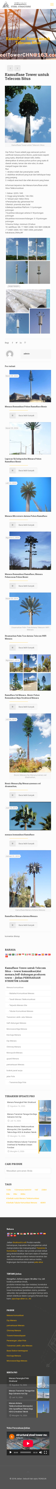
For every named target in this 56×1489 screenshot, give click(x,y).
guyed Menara (13, 1059)
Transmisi (41, 1248)
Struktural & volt (19, 1242)
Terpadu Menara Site (18, 1005)
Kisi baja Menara (14, 1035)
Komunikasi (12, 1251)
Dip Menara (11, 1041)
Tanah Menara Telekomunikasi (22, 999)
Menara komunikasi (15, 987)
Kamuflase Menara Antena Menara (21, 916)
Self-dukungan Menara (16, 1023)
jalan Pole (11, 1076)
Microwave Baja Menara (17, 1029)
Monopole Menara (14, 1053)
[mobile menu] (52, 4)
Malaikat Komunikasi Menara (21, 993)
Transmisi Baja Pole (17, 1082)
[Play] (10, 1452)
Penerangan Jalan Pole (16, 1340)
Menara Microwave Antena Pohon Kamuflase (26, 516)
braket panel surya (14, 1070)
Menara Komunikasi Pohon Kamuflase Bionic (26, 406)
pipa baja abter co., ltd (21, 1299)
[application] (28, 1443)
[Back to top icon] (28, 1472)
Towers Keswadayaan (16, 1335)
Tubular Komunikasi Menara (21, 1011)
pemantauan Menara (15, 1064)
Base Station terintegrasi (17, 1351)
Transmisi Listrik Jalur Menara (19, 1017)
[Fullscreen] (45, 1452)
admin (27, 354)
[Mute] (40, 1452)
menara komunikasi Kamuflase (19, 834)
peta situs (38, 1262)
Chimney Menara (14, 1047)
